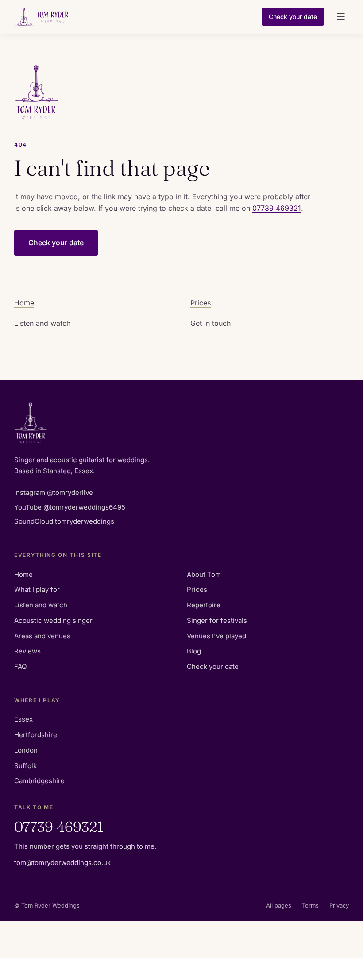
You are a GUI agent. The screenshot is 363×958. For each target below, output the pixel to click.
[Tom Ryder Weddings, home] (134, 17)
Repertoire (203, 605)
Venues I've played (216, 636)
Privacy (339, 905)
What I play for (37, 589)
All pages (278, 905)
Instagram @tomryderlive (53, 492)
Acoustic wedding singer (53, 620)
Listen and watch (42, 323)
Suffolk (25, 765)
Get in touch (210, 323)
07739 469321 (276, 208)
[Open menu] (341, 17)
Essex (23, 719)
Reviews (27, 651)
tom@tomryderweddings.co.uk (62, 862)
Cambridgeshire (39, 780)
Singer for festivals (217, 620)
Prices (200, 302)
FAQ (20, 666)
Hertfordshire (35, 734)
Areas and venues (42, 636)
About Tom (204, 574)
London (26, 750)
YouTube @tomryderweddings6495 (69, 507)
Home (24, 302)
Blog (194, 651)
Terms (310, 905)
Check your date (293, 16)
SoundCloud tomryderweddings (64, 521)
